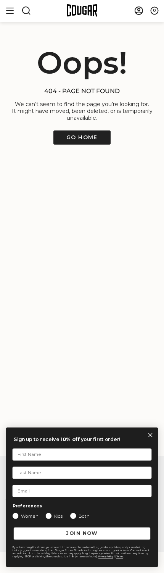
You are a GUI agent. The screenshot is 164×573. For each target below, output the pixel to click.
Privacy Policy (105, 556)
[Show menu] (10, 10)
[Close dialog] (150, 435)
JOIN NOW (82, 533)
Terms (119, 556)
